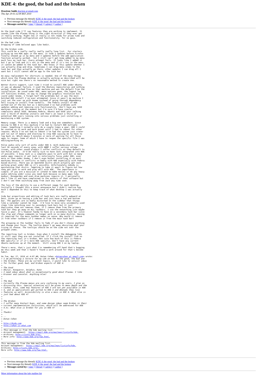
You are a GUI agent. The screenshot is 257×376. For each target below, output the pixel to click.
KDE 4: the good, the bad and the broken (55, 19)
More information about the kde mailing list (21, 373)
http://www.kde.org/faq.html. (33, 337)
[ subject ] (48, 24)
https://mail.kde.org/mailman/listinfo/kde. (54, 332)
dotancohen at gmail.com (69, 256)
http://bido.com (12, 323)
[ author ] (58, 24)
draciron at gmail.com (28, 11)
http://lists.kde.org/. (28, 334)
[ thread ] (39, 24)
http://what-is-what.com (17, 325)
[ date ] (31, 24)
